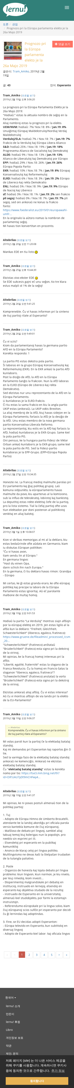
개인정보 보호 (14, 1038)
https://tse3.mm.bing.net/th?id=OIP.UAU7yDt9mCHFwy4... (31, 775)
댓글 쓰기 (64, 44)
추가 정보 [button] (58, 1070)
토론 (5, 24)
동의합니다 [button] (37, 1080)
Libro (9, 1030)
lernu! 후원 (13, 1022)
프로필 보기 (28, 95)
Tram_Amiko (21, 71)
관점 (15, 24)
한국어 (9, 997)
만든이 (10, 1014)
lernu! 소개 (13, 1006)
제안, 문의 (12, 1053)
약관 (8, 1045)
